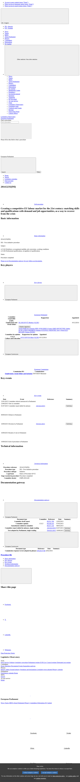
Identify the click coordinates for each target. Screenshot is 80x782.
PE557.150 (50, 526)
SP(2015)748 (41, 551)
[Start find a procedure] (16, 131)
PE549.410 (50, 523)
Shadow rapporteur (24, 326)
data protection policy (59, 776)
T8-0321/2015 (40, 424)
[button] (30, 695)
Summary (69, 406)
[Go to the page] (50, 421)
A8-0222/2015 (40, 406)
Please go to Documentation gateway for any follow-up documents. (21, 261)
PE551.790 (50, 521)
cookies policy (72, 776)
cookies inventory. (41, 778)
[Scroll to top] (16, 576)
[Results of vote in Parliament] (50, 439)
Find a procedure (6, 120)
